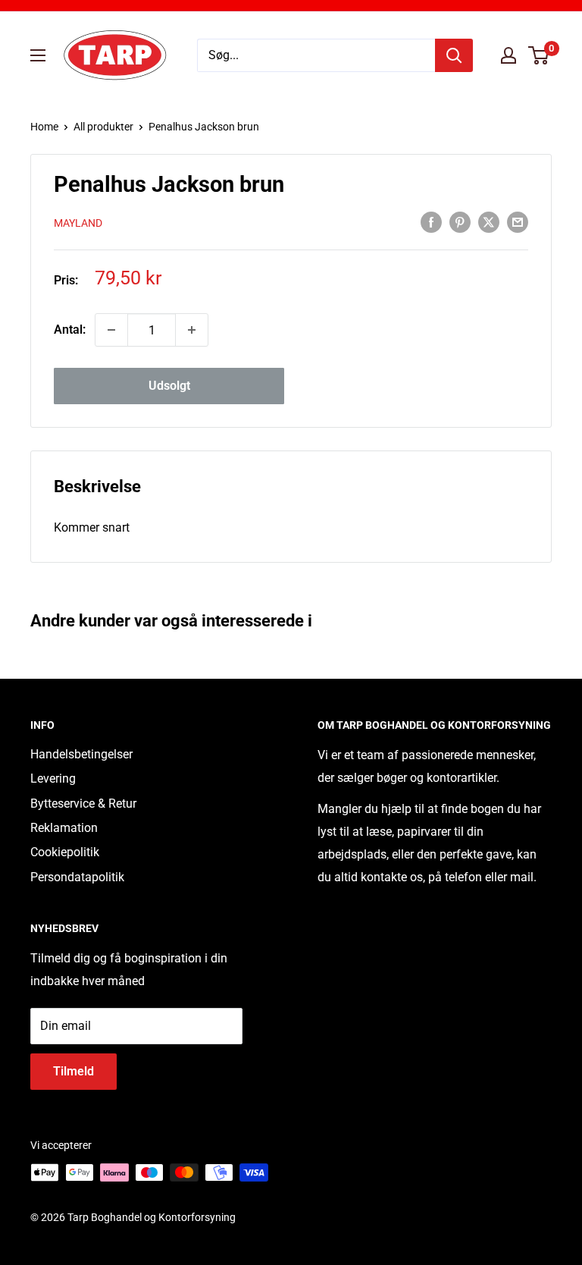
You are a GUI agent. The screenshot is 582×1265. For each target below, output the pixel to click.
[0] (539, 55)
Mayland (78, 223)
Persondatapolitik (77, 877)
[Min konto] (508, 55)
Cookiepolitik (64, 852)
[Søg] (454, 55)
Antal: (70, 329)
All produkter (103, 127)
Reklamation (64, 828)
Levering (53, 778)
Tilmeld (73, 1071)
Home (44, 127)
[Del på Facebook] (431, 221)
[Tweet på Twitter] (488, 221)
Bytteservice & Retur (83, 803)
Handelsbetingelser (81, 754)
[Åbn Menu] (37, 55)
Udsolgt (169, 385)
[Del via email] (517, 221)
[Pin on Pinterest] (460, 221)
